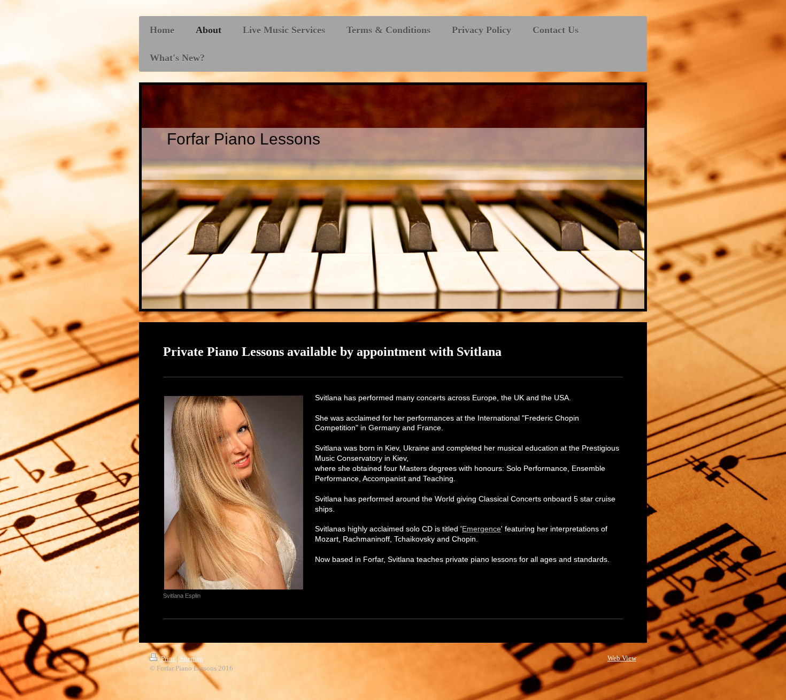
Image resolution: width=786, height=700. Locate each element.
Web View (621, 658)
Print (167, 659)
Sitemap (191, 659)
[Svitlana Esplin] (233, 492)
